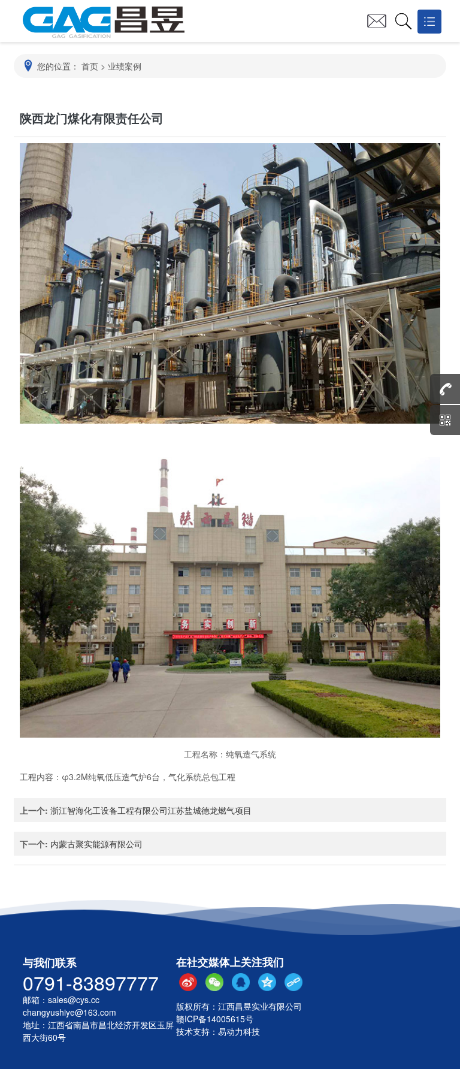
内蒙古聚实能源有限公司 (96, 844)
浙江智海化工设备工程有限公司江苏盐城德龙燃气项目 (151, 810)
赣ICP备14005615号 (214, 1019)
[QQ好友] (241, 982)
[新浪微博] (188, 982)
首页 (89, 66)
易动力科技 (239, 1031)
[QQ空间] (267, 982)
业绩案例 (124, 66)
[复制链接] (293, 982)
